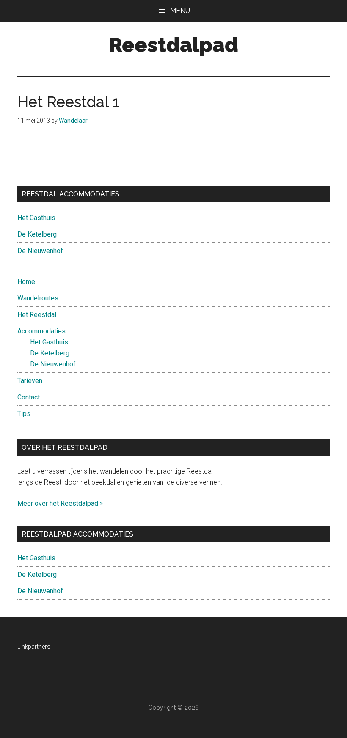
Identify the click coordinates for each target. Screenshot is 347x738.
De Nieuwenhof (40, 251)
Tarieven (29, 381)
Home (26, 282)
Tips (23, 414)
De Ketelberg (37, 234)
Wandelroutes (37, 298)
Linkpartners (33, 646)
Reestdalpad (173, 45)
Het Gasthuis (36, 218)
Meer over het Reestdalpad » (60, 503)
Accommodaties (41, 331)
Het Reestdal (36, 315)
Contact (28, 397)
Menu (180, 11)
